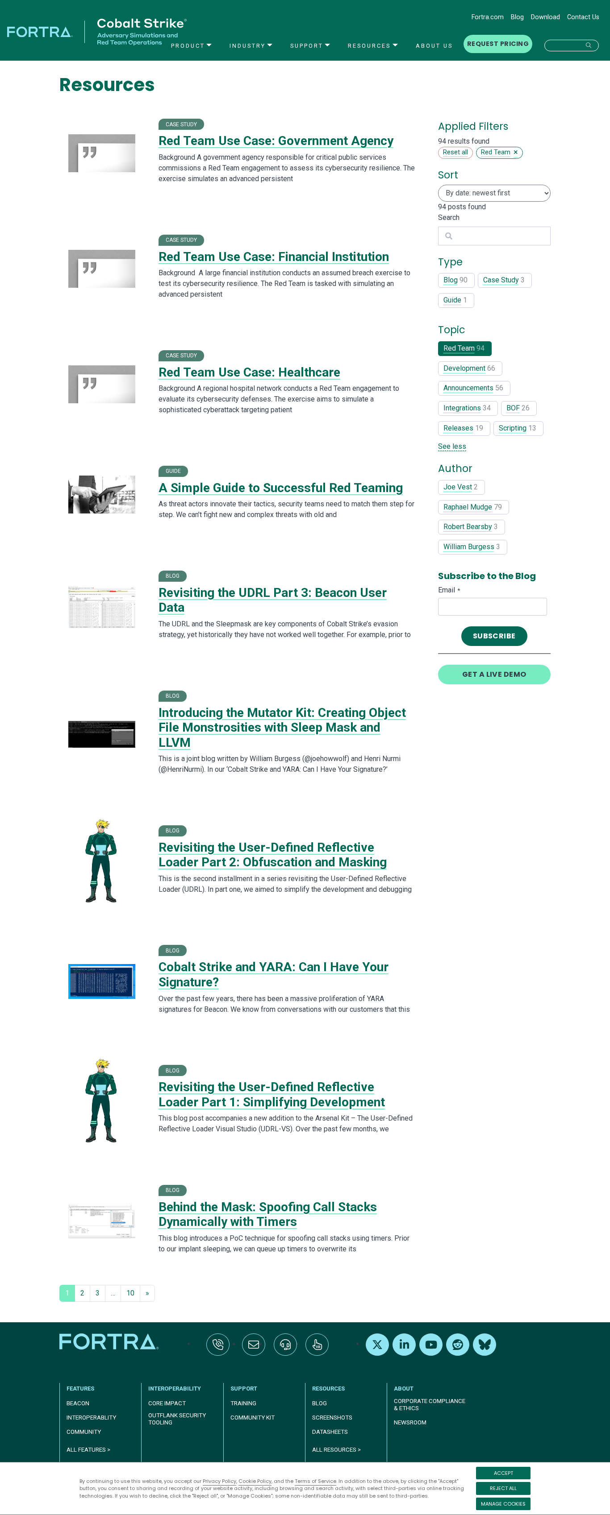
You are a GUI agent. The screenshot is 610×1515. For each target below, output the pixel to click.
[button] (571, 45)
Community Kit (252, 1417)
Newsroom (410, 1422)
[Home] (110, 1341)
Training (243, 1403)
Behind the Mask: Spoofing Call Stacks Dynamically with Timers (268, 1214)
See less (452, 446)
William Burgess (468, 546)
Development (464, 368)
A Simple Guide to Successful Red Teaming (281, 487)
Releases (458, 428)
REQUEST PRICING (498, 43)
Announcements (468, 388)
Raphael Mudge (467, 507)
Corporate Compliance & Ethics (429, 1405)
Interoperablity (91, 1417)
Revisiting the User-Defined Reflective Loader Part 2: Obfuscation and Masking (273, 855)
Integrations (462, 408)
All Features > (88, 1449)
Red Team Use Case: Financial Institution (274, 256)
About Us (434, 45)
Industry (248, 45)
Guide (452, 300)
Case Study (501, 280)
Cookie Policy (255, 1481)
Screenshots (332, 1417)
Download (545, 17)
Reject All (503, 1488)
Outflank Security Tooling (177, 1419)
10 (130, 1293)
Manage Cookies (503, 1503)
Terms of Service (315, 1481)
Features (80, 1388)
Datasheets (330, 1431)
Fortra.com (488, 17)
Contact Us (583, 17)
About (404, 1388)
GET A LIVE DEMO (494, 674)
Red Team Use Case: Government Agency (276, 140)
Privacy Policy (219, 1481)
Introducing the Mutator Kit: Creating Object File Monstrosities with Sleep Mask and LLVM (282, 727)
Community (84, 1431)
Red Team (459, 348)
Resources (369, 45)
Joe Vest (457, 487)
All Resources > (336, 1449)
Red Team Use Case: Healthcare (249, 372)
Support (306, 45)
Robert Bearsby (467, 526)
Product (188, 45)
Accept (503, 1473)
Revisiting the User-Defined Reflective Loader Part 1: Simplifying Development (272, 1094)
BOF (513, 408)
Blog (517, 17)
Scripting (512, 428)
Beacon (78, 1403)
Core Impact (167, 1403)
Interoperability (174, 1388)
